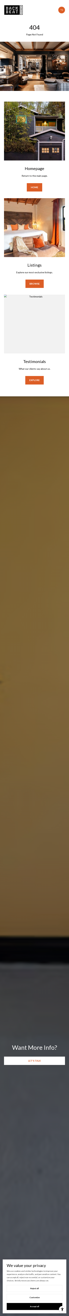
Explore (34, 380)
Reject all (34, 1288)
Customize (34, 1297)
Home (34, 187)
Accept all (34, 1306)
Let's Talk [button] (34, 1060)
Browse (34, 283)
